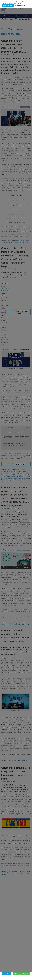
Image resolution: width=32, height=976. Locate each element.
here (16, 618)
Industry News (19, 9)
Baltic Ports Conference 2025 (9, 521)
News (2, 9)
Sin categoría (10, 623)
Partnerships (4, 12)
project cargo (26, 242)
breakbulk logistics (20, 469)
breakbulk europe (19, 240)
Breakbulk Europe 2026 (16, 79)
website (6, 865)
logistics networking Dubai (19, 476)
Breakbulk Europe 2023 (8, 657)
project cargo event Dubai (11, 480)
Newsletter (11, 9)
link (29, 392)
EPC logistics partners (19, 475)
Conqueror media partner (15, 242)
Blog (6, 9)
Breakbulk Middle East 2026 (4, 288)
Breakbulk (18, 760)
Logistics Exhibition (11, 762)
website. (18, 613)
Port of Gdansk (26, 624)
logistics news (20, 762)
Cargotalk (17, 871)
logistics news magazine (12, 873)
